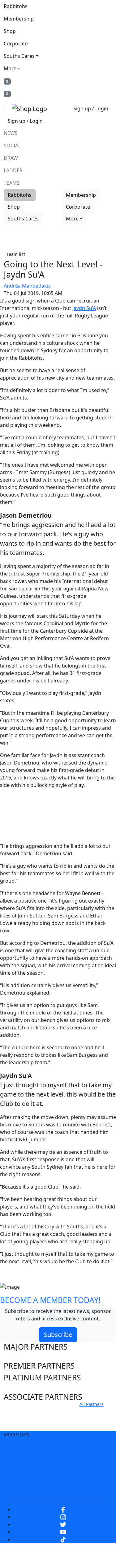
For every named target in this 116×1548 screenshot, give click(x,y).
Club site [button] (19, 1411)
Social (12, 145)
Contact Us (82, 1461)
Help (54, 1461)
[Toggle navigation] (8, 108)
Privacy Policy (78, 1449)
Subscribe (58, 1334)
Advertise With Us (39, 1474)
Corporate (16, 43)
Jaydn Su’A (84, 308)
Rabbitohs (16, 6)
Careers (30, 1461)
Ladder (13, 170)
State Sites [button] (22, 1423)
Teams (12, 182)
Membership (19, 18)
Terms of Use (37, 1449)
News (11, 133)
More (10, 68)
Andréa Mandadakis (27, 285)
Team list (15, 254)
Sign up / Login (90, 108)
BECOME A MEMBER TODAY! (50, 1300)
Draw (11, 158)
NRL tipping (83, 1474)
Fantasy (58, 1486)
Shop (10, 31)
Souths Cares (19, 56)
